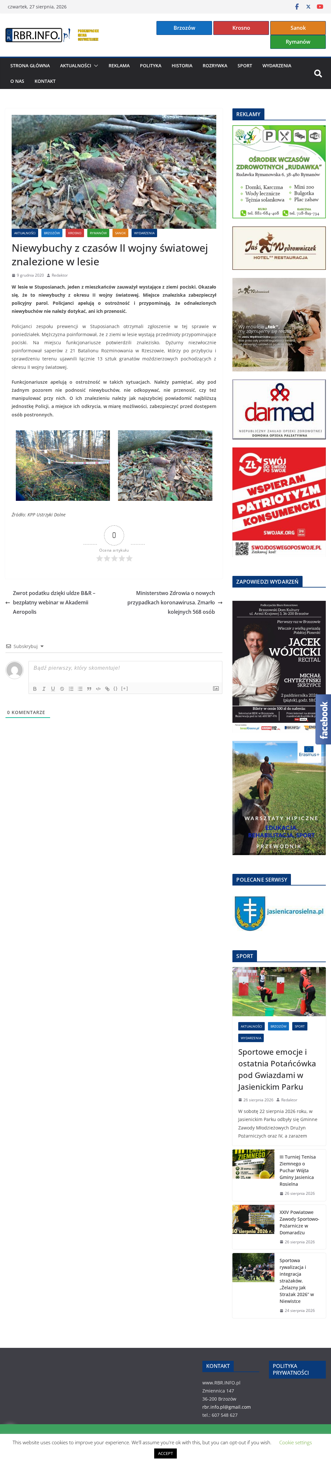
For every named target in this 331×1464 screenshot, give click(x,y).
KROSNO (74, 233)
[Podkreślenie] (53, 689)
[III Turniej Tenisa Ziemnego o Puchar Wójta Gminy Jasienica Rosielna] (253, 1175)
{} (115, 688)
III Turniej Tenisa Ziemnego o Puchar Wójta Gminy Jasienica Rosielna (298, 1170)
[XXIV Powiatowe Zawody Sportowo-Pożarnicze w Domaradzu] (253, 1227)
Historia (182, 65)
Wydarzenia (276, 65)
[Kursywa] (43, 689)
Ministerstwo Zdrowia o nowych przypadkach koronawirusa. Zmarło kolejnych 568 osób (171, 602)
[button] (94, 65)
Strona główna (30, 65)
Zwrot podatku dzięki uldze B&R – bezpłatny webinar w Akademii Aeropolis (54, 602)
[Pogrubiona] (34, 689)
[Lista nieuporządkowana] (80, 689)
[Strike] (62, 689)
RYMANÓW (98, 233)
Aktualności (75, 65)
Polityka (150, 65)
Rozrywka (215, 65)
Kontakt (45, 81)
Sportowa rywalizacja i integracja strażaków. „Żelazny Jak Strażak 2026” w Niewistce (297, 1280)
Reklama (119, 65)
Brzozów (184, 27)
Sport (245, 65)
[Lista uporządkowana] (71, 689)
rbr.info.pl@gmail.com (226, 1407)
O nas (17, 81)
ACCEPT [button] (165, 1453)
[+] (124, 688)
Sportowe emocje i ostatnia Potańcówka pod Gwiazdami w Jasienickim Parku (277, 1069)
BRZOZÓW (52, 233)
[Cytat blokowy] (89, 689)
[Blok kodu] (98, 689)
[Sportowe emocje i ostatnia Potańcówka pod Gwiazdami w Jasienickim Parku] (279, 991)
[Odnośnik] (107, 689)
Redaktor (60, 275)
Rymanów (298, 41)
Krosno (241, 27)
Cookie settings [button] (295, 1442)
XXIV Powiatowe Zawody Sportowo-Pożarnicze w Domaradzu (299, 1222)
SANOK (120, 233)
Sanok (298, 27)
